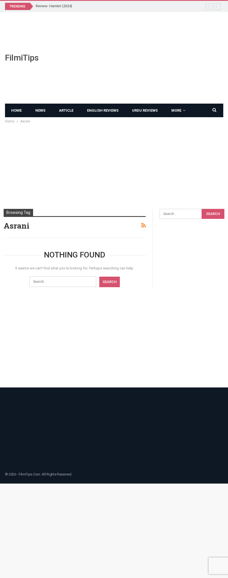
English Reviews (102, 110)
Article (66, 110)
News (40, 110)
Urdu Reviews (145, 110)
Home (16, 110)
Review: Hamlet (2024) (54, 6)
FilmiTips (22, 57)
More (176, 110)
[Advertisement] (152, 58)
